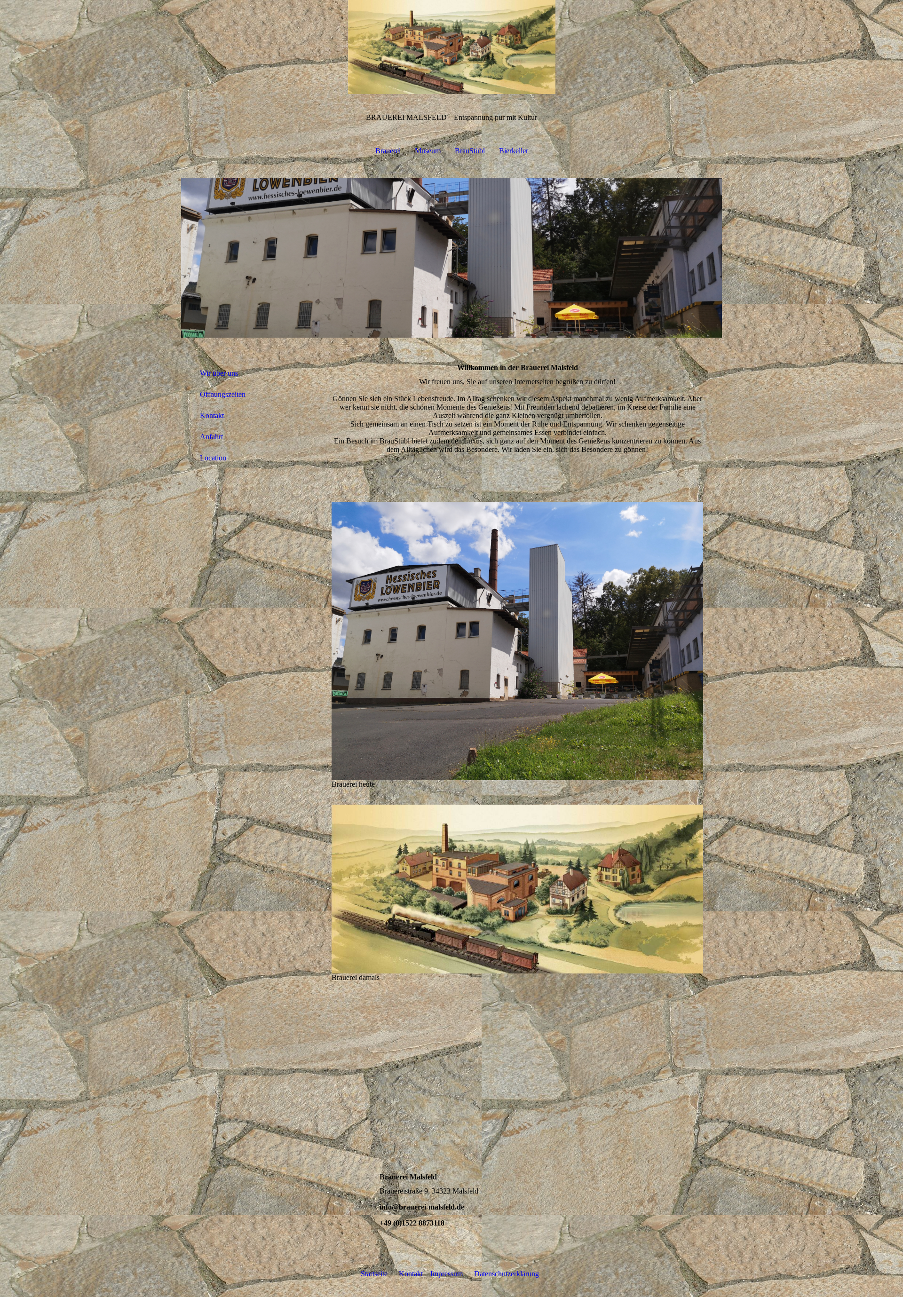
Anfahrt (211, 437)
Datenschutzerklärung (506, 1274)
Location (213, 458)
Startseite (374, 1274)
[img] (451, 47)
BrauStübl (470, 151)
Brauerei (388, 151)
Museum (428, 151)
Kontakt (212, 415)
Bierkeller (513, 151)
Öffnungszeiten (223, 394)
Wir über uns (219, 373)
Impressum (446, 1274)
